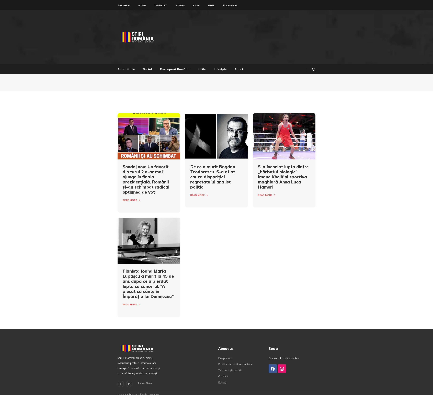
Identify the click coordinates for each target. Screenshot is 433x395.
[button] (313, 69)
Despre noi (225, 358)
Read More (130, 200)
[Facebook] (273, 368)
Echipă (222, 382)
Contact (223, 376)
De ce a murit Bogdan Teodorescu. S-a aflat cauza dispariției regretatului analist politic (212, 177)
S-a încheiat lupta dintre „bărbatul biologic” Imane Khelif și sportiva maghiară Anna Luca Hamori (283, 177)
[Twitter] (121, 384)
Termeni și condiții (230, 370)
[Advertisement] (249, 37)
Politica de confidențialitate (235, 364)
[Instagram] (129, 384)
